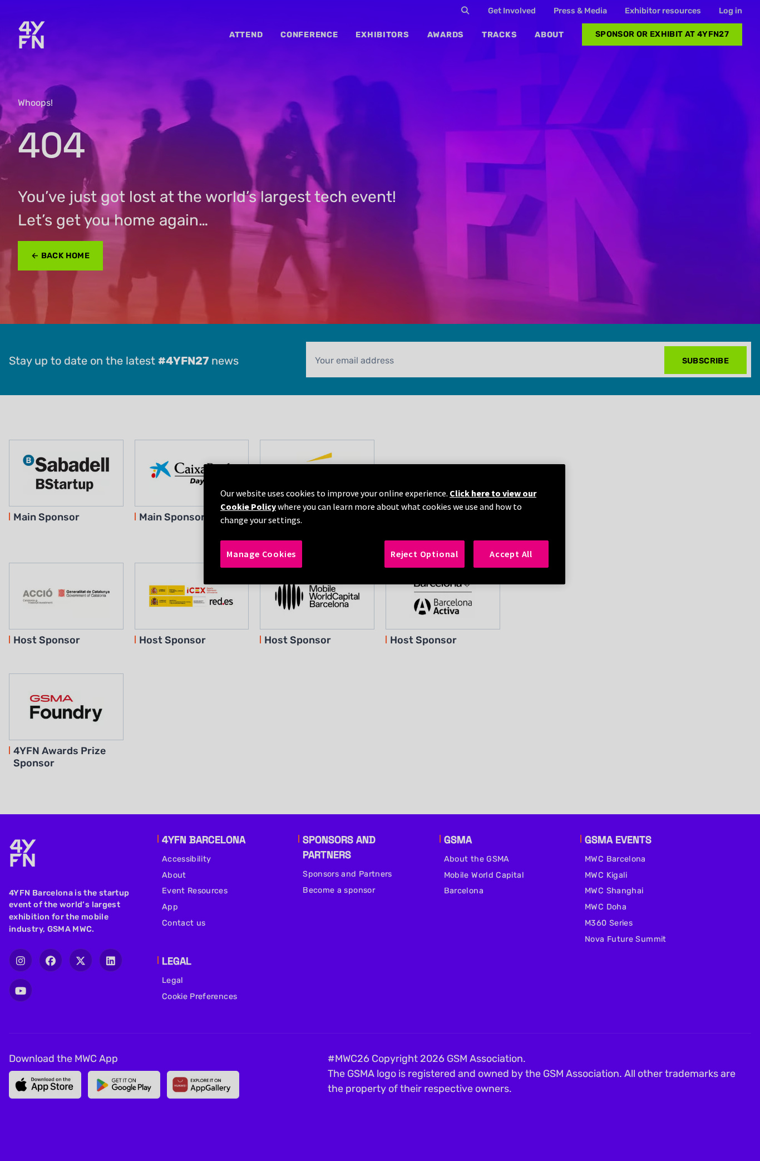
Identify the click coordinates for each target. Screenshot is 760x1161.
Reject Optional (424, 553)
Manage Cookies (261, 553)
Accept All (511, 553)
